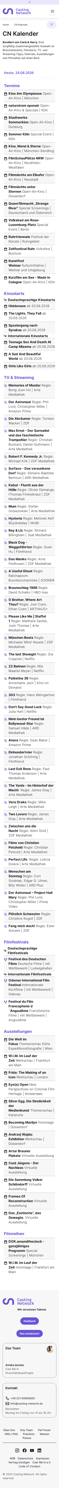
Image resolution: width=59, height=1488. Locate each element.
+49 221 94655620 (22, 1398)
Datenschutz (25, 1458)
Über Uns (9, 1430)
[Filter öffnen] (51, 24)
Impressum (42, 1458)
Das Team (26, 1430)
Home (6, 24)
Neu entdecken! (29, 1333)
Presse (27, 1438)
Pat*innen (44, 1430)
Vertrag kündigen (19, 1462)
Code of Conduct (29, 1466)
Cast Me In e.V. (41, 1462)
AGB (12, 1458)
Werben (44, 1434)
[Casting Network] (17, 11)
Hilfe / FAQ (11, 1434)
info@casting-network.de (26, 1403)
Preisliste (28, 1434)
